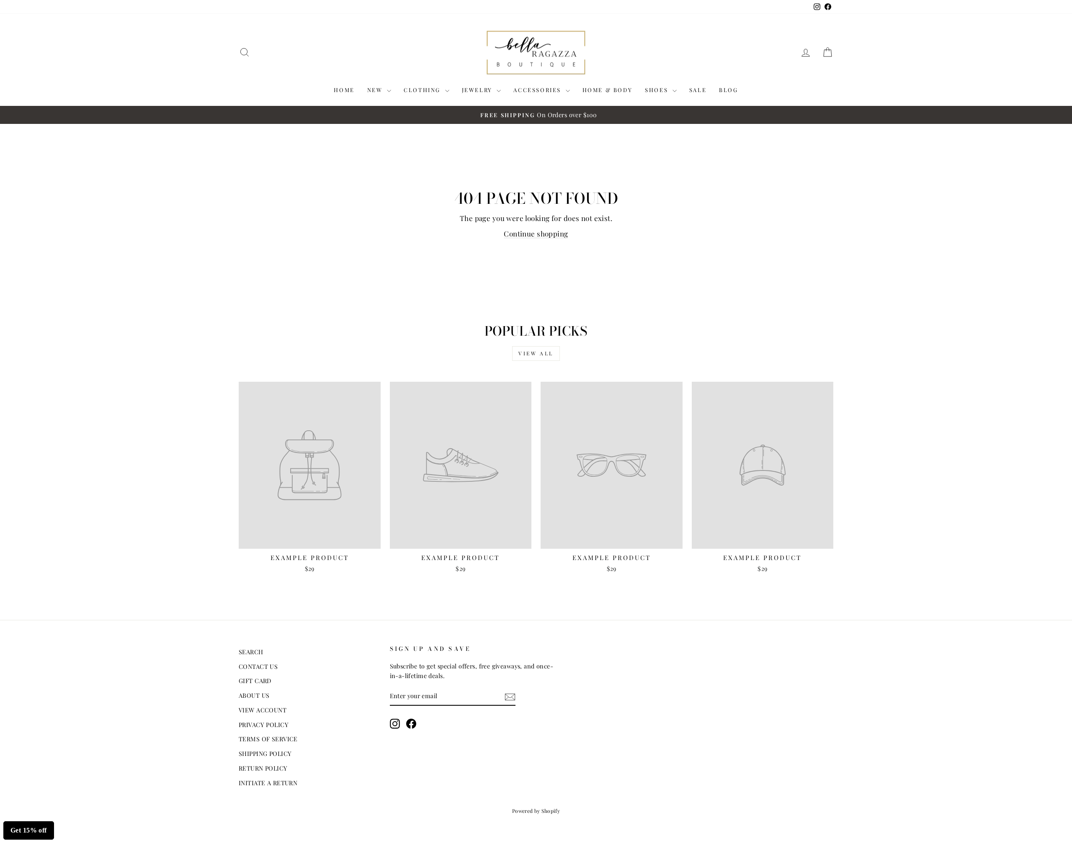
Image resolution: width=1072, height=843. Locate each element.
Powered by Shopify (536, 810)
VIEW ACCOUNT (262, 710)
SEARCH (251, 652)
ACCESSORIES (538, 89)
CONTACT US (258, 666)
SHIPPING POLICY (265, 753)
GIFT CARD (255, 680)
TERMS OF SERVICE (268, 739)
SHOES (657, 89)
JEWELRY (478, 89)
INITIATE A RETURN (268, 783)
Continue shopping (536, 233)
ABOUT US (254, 695)
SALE (697, 89)
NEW (376, 89)
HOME (344, 89)
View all (536, 353)
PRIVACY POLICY (264, 724)
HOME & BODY (607, 89)
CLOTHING (423, 89)
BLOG (728, 89)
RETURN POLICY (263, 768)
